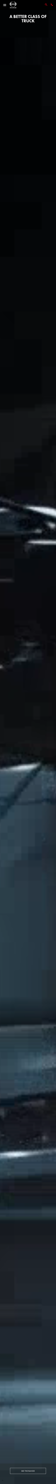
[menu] (5, 5)
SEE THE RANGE (28, 1471)
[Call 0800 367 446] (52, 4)
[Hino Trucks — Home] (13, 5)
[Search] (46, 4)
